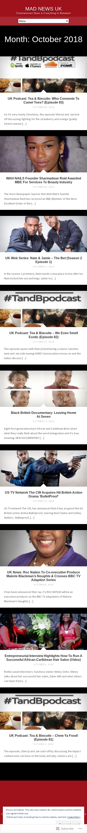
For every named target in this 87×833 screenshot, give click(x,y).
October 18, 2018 (43, 186)
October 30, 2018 (43, 107)
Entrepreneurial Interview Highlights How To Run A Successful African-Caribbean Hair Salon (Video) (43, 657)
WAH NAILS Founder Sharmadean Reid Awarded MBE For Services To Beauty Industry (43, 180)
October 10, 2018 (43, 501)
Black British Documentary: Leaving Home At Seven (43, 414)
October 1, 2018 (44, 744)
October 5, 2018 (44, 664)
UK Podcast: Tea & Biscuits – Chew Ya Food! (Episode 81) (43, 737)
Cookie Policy (74, 816)
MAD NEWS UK (43, 8)
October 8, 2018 (44, 584)
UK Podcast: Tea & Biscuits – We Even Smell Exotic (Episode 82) (43, 335)
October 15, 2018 (43, 341)
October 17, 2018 (43, 266)
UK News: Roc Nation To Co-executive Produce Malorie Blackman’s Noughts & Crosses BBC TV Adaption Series (43, 576)
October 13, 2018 (43, 421)
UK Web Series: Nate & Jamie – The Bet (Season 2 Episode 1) (43, 260)
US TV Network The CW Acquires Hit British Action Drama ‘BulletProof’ (43, 494)
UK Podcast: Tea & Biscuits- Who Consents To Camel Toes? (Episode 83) (43, 100)
